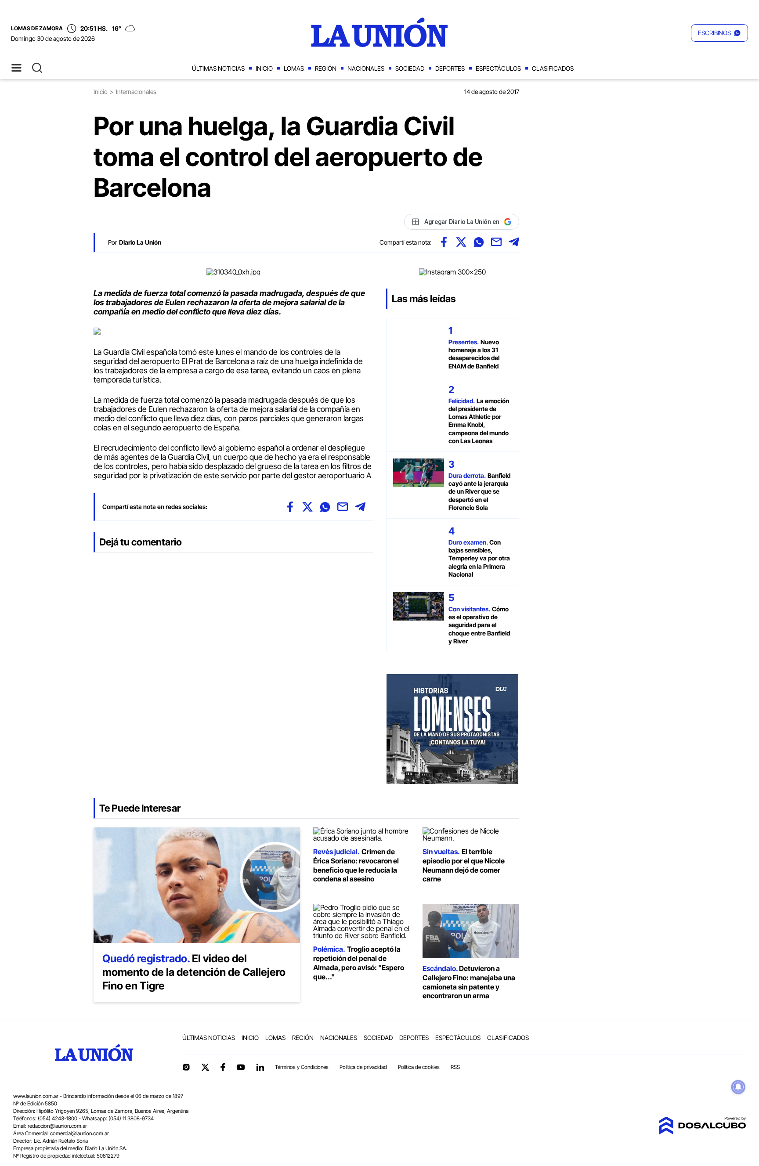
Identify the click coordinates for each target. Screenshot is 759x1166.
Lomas (294, 68)
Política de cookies (419, 1067)
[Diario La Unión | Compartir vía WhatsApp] (478, 242)
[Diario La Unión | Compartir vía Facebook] (443, 242)
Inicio (264, 68)
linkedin (260, 1067)
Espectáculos (498, 68)
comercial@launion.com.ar (79, 1133)
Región (325, 68)
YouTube (240, 1067)
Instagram (186, 1067)
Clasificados (553, 68)
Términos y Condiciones (302, 1067)
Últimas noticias (218, 68)
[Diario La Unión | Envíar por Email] (496, 242)
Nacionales (365, 68)
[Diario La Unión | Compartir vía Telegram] (514, 242)
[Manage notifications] (738, 1087)
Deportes (450, 68)
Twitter (205, 1067)
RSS (455, 1067)
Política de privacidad (363, 1067)
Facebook (222, 1067)
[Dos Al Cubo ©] (702, 1131)
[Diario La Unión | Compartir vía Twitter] (461, 242)
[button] (719, 33)
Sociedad (409, 68)
